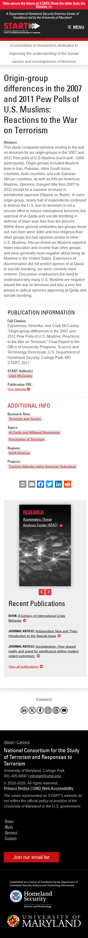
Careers (23, 742)
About (9, 742)
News (9, 821)
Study (9, 826)
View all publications (23, 666)
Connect (11, 832)
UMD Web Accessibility (52, 788)
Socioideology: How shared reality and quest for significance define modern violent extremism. (43, 651)
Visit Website (17, 389)
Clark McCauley (20, 376)
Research (33, 512)
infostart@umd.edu (45, 776)
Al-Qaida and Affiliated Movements (34, 432)
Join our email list (31, 857)
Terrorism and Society (25, 419)
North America (19, 453)
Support (10, 838)
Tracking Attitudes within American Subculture (42, 466)
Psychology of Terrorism (26, 439)
